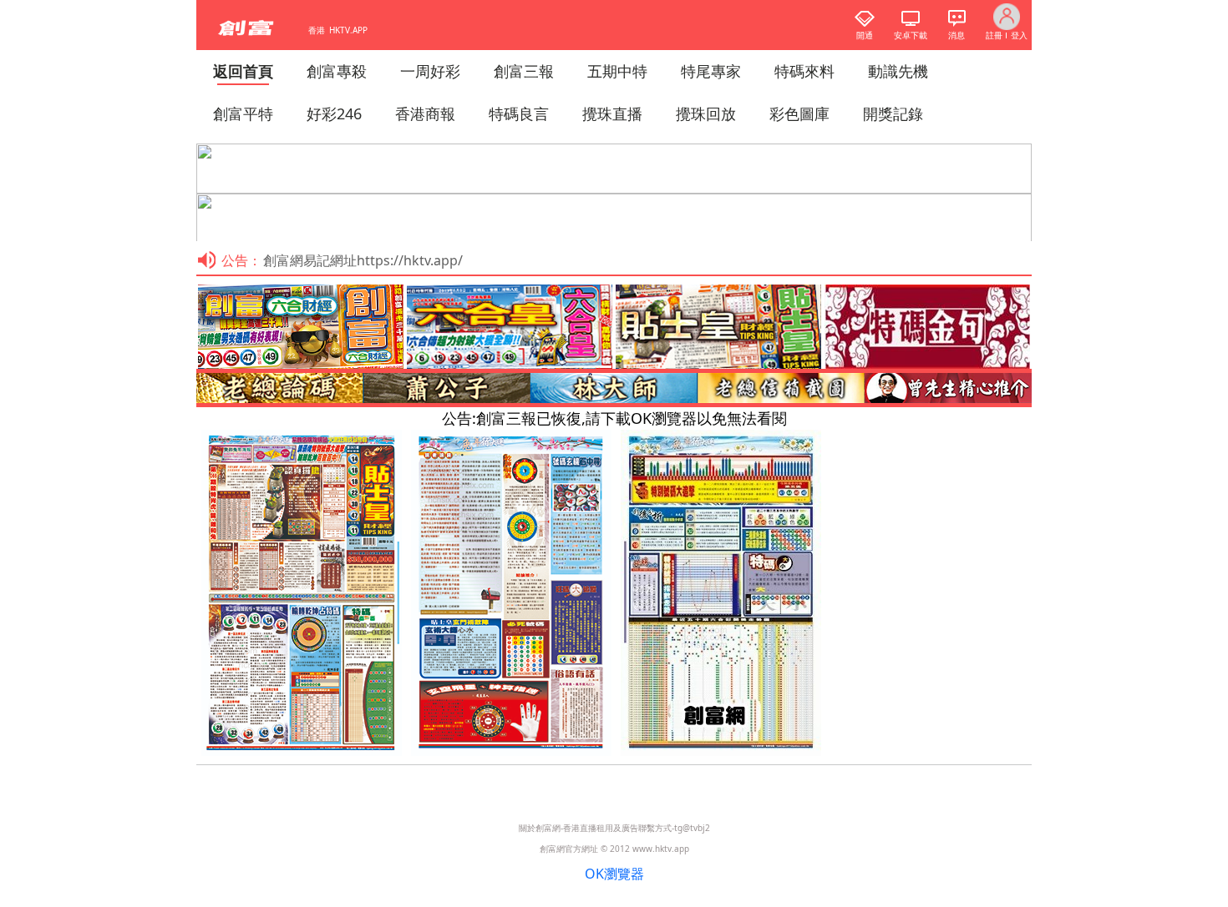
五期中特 (617, 71)
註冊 (994, 35)
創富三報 (524, 71)
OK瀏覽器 (614, 873)
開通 (864, 35)
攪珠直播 (612, 113)
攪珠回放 (706, 113)
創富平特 (243, 113)
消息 (956, 35)
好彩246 (334, 113)
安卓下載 (910, 35)
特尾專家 (711, 71)
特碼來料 (804, 71)
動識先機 (898, 71)
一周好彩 (430, 71)
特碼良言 (519, 113)
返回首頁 (243, 71)
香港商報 (425, 113)
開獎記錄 (893, 113)
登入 (1019, 35)
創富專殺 (337, 71)
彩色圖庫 (799, 113)
